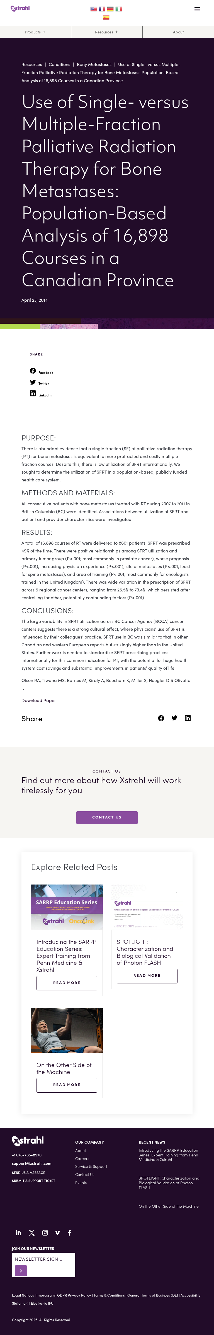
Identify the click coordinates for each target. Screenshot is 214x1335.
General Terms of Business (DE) (152, 1295)
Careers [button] (82, 1158)
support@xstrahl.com (31, 1163)
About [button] (80, 1150)
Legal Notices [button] (23, 1295)
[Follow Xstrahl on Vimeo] (57, 1232)
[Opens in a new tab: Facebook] (162, 719)
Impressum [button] (46, 1295)
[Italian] (119, 8)
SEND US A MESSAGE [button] (28, 1172)
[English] (94, 8)
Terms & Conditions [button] (109, 1295)
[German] (110, 8)
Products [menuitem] (33, 32)
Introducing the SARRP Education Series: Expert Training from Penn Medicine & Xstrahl (66, 955)
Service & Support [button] (91, 1166)
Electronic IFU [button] (42, 1303)
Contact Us (107, 817)
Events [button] (81, 1182)
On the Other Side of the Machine (64, 1068)
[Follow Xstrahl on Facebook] (69, 1232)
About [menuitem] (178, 32)
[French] (102, 8)
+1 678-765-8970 (27, 1155)
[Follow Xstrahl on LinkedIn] (18, 1232)
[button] (33, 1180)
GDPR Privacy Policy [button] (74, 1295)
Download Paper (38, 700)
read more (67, 983)
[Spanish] (106, 16)
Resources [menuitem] (104, 32)
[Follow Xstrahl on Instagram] (45, 1232)
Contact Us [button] (84, 1174)
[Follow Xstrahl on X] (31, 1232)
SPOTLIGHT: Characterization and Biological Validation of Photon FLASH (145, 952)
